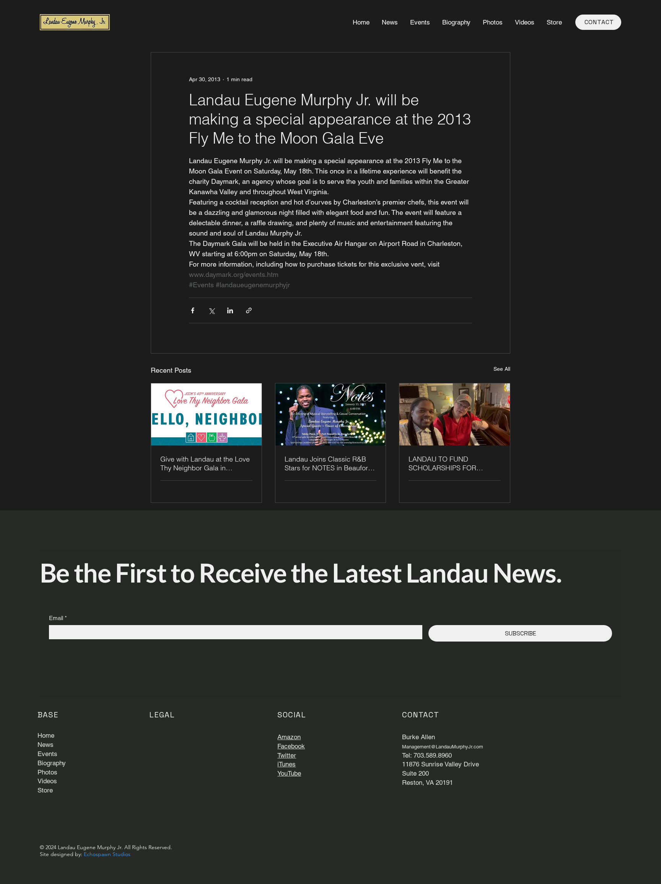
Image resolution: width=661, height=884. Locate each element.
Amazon (289, 737)
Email (58, 618)
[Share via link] (248, 310)
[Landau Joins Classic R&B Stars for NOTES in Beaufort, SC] (330, 414)
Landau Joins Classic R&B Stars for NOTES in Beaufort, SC (328, 463)
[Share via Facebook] (192, 310)
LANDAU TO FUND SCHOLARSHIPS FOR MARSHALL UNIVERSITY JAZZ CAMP (447, 463)
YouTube (289, 773)
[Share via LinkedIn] (230, 310)
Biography (51, 763)
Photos (47, 772)
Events (47, 754)
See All (501, 369)
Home (45, 735)
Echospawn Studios (107, 854)
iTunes (286, 764)
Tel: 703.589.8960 (427, 755)
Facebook (291, 746)
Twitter (286, 755)
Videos (47, 781)
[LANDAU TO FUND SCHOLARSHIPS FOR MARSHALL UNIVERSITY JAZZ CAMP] (454, 414)
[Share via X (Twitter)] (211, 310)
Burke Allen (418, 737)
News (45, 744)
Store (45, 790)
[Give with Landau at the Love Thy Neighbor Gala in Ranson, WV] (206, 414)
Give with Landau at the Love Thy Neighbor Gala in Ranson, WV (205, 463)
